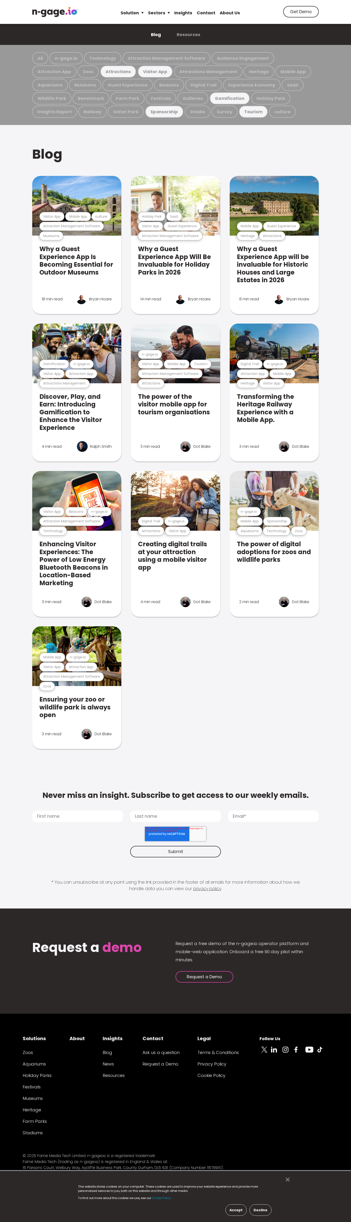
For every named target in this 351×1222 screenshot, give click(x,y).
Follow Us (270, 1039)
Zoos (88, 72)
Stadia (197, 112)
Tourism (253, 112)
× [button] (286, 1180)
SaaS (292, 85)
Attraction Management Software (166, 58)
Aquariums (50, 85)
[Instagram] (288, 1052)
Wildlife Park (51, 98)
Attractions (118, 72)
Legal (204, 1038)
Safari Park (125, 112)
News (108, 1064)
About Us (230, 13)
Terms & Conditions (218, 1052)
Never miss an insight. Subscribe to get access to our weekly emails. (176, 795)
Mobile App (293, 72)
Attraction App (54, 72)
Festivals (161, 98)
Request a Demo (204, 977)
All (40, 58)
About (77, 1038)
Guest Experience (128, 85)
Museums (85, 85)
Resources (188, 35)
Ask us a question (161, 1052)
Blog (156, 35)
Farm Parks (35, 1121)
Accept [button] (236, 1210)
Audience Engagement (243, 58)
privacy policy (207, 889)
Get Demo (301, 12)
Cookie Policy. (162, 1198)
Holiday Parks (37, 1075)
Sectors (156, 13)
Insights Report (54, 112)
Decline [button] (260, 1210)
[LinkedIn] (276, 1052)
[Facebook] (299, 1052)
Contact (206, 13)
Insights (183, 13)
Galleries (193, 98)
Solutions (34, 1038)
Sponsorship (164, 112)
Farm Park (127, 98)
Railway (92, 112)
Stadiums (33, 1133)
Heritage (259, 72)
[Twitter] (265, 1052)
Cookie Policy (211, 1075)
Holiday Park (270, 98)
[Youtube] (311, 1052)
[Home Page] (55, 12)
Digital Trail (204, 85)
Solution (130, 13)
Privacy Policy (211, 1064)
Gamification (229, 98)
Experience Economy (251, 85)
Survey (224, 112)
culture (282, 112)
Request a (87, 948)
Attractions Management (208, 72)
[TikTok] (322, 1052)
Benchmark (91, 98)
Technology (102, 58)
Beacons (169, 85)
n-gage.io (66, 58)
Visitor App (155, 72)
